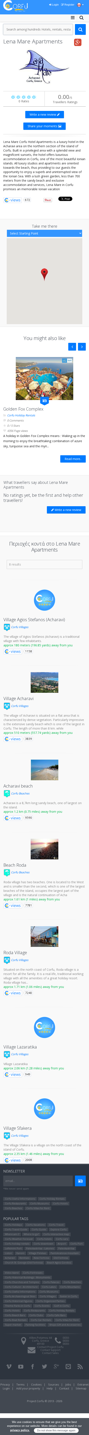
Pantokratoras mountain (65, 1253)
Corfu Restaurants (15, 1203)
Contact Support (50, 1350)
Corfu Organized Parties (50, 1301)
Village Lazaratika (20, 1047)
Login (55, 4)
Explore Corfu (59, 1229)
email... (10, 1181)
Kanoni (20, 1253)
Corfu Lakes (49, 1286)
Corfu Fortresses (32, 1272)
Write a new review (43, 114)
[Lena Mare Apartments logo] (44, 66)
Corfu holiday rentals (17, 1243)
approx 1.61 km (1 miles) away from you (31, 899)
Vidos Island (12, 1272)
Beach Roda (14, 865)
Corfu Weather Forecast (19, 1238)
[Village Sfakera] (44, 1109)
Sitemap (81, 1388)
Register (69, 4)
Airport (62, 1243)
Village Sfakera (17, 1128)
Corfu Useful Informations (20, 1198)
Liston (8, 1253)
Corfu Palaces (51, 1282)
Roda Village (15, 952)
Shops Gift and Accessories (64, 1324)
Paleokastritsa (66, 1248)
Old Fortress (61, 1257)
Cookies (36, 1384)
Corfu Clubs (36, 1315)
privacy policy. (20, 1430)
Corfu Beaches (19, 793)
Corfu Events (42, 1305)
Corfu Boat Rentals (15, 1320)
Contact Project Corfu (50, 1347)
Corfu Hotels (60, 1203)
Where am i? (12, 1234)
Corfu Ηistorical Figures (18, 1301)
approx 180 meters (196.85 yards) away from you (38, 645)
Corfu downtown (43, 1243)
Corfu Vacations (35, 1224)
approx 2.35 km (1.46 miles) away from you (33, 1154)
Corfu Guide (39, 1229)
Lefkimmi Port (13, 1248)
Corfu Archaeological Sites (20, 1296)
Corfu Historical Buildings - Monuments (27, 1277)
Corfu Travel (56, 1224)
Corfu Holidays (13, 1224)
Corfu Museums (39, 1203)
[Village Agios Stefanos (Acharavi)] (44, 600)
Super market (13, 1324)
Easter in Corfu (68, 1296)
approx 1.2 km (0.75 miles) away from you (32, 811)
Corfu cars (62, 1238)
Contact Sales (50, 1353)
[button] (44, 274)
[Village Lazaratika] (44, 1027)
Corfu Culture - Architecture (21, 1286)
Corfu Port (76, 1243)
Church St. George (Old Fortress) (24, 1262)
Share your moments (43, 126)
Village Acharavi (18, 698)
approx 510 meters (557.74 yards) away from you (38, 733)
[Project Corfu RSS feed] (80, 1366)
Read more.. (73, 459)
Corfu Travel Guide (16, 1229)
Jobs (68, 1384)
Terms (20, 1384)
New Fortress (41, 1257)
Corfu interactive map (56, 1234)
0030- (66, 1338)
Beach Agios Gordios (59, 1262)
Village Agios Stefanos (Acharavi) (34, 619)
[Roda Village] (44, 936)
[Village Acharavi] (44, 682)
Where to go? (31, 1234)
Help (50, 1388)
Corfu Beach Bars (15, 1315)
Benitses (24, 1257)
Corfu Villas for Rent (37, 1208)
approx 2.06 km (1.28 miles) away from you (33, 1068)
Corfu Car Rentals (41, 1320)
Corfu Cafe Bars (56, 1315)
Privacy (5, 1384)
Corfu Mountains (69, 1286)
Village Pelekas (37, 1253)
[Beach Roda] (44, 849)
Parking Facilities (35, 1324)
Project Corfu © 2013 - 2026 (44, 1401)
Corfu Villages (19, 627)
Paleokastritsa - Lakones (40, 1248)
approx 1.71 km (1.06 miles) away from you (33, 987)
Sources (53, 1384)
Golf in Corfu (61, 1305)
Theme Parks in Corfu (17, 1305)
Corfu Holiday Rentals (21, 415)
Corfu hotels (44, 1238)
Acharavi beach (18, 786)
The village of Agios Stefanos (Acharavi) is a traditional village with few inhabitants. (41, 639)
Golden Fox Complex (23, 409)
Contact (64, 1388)
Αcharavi (10, 1257)
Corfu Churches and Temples (22, 1282)
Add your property (28, 1388)
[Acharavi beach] (44, 770)
